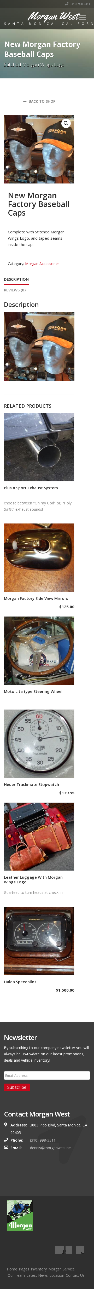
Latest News (37, 1275)
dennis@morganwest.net (51, 1147)
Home (12, 1269)
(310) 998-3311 (80, 4)
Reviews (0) (15, 289)
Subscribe (16, 1087)
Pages (24, 1269)
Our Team (16, 1275)
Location (56, 1275)
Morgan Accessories (42, 263)
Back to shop (41, 101)
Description (16, 279)
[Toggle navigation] (82, 17)
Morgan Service (61, 1269)
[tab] (16, 279)
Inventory (39, 1269)
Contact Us (75, 1275)
